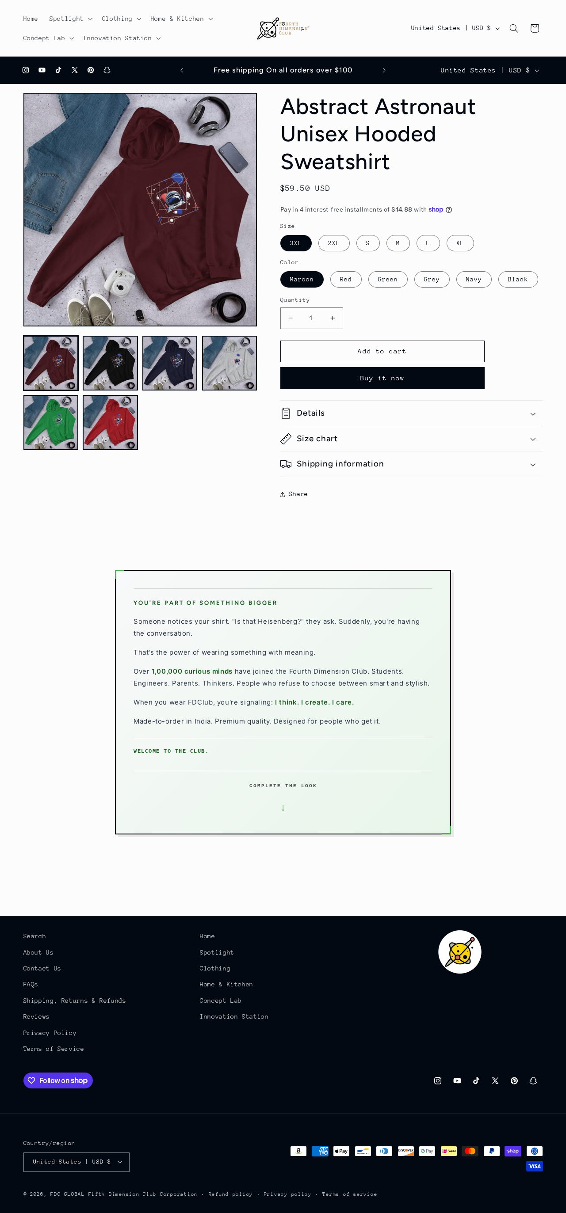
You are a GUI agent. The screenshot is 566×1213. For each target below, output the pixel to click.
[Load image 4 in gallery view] (229, 363)
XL (460, 242)
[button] (70, 18)
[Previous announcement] (181, 70)
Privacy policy (288, 1194)
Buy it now (382, 378)
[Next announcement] (384, 70)
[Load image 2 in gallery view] (110, 363)
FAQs (31, 984)
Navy (474, 279)
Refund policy (231, 1194)
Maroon (302, 279)
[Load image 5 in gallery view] (50, 422)
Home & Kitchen (226, 984)
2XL (334, 242)
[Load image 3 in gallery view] (169, 363)
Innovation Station (234, 1016)
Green (388, 279)
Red (346, 279)
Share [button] (298, 493)
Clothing (215, 968)
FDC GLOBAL (67, 1194)
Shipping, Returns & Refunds (74, 1000)
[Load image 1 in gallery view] (50, 363)
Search (34, 936)
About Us (38, 952)
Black (518, 279)
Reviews (36, 1016)
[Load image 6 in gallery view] (110, 422)
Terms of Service (53, 1048)
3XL (296, 242)
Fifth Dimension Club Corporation (143, 1194)
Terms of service (349, 1194)
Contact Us (42, 968)
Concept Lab (221, 1000)
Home (207, 936)
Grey (432, 279)
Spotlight (217, 952)
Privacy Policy (50, 1032)
